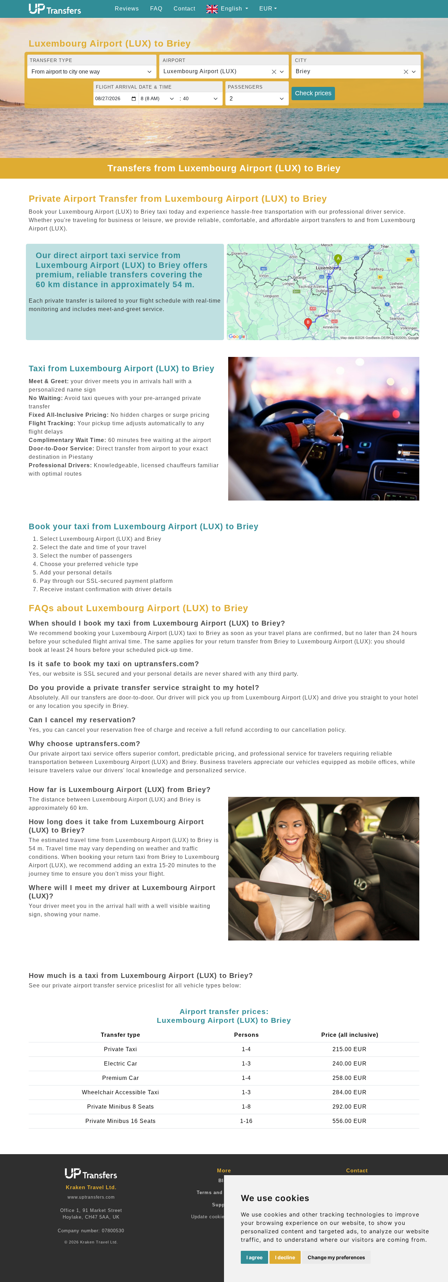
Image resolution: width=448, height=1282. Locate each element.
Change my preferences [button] (336, 1257)
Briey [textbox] (303, 71)
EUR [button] (266, 9)
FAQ (156, 9)
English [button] (232, 9)
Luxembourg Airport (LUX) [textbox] (200, 71)
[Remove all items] (274, 72)
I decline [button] (285, 1257)
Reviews (127, 9)
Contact (184, 9)
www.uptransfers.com (91, 1197)
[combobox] (223, 71)
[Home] (55, 9)
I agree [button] (254, 1257)
